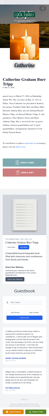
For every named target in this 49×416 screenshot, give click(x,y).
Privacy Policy (18, 406)
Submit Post (24, 318)
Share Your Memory (14, 279)
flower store (20, 146)
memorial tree (30, 143)
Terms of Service (30, 406)
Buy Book (23, 247)
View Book (11, 247)
